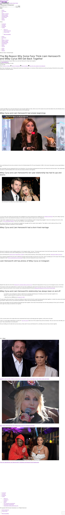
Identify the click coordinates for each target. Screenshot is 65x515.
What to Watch (5, 14)
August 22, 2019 (21, 297)
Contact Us (6, 499)
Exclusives (4, 11)
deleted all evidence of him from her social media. (45, 288)
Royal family (4, 17)
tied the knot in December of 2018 (16, 254)
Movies (3, 19)
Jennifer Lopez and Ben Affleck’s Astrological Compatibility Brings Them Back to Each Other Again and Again (24, 378)
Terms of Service (7, 30)
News (3, 10)
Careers (5, 500)
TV (2, 12)
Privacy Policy (6, 32)
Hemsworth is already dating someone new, (23, 284)
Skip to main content (4, 0)
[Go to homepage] (4, 490)
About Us (6, 29)
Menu (1, 8)
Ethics (5, 502)
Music (3, 18)
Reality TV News (5, 13)
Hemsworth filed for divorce (56, 254)
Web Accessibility (7, 34)
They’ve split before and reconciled (15, 257)
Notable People (5, 16)
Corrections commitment (9, 504)
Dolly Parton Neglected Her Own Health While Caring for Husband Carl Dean (17, 425)
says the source (25, 320)
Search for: (2, 6)
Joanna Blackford (4, 62)
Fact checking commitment (9, 503)
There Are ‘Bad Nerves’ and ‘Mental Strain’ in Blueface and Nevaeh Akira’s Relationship (19, 462)
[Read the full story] (30, 376)
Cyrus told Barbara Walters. (8, 221)
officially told (48, 216)
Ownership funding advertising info (11, 505)
